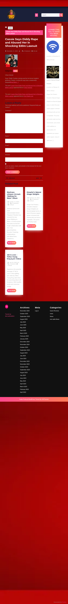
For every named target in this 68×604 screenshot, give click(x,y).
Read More (12, 243)
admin (49, 56)
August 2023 (24, 372)
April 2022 (23, 392)
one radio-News (54, 319)
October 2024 (24, 347)
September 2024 (25, 350)
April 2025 (23, 330)
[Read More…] (14, 82)
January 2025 (24, 339)
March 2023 (23, 386)
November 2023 (25, 364)
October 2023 (24, 367)
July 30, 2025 (13, 262)
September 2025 (25, 316)
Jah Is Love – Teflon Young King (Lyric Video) (14, 257)
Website (7, 154)
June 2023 (23, 378)
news (10, 28)
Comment (8, 110)
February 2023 (24, 389)
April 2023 (23, 383)
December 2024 (25, 341)
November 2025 (25, 311)
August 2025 (24, 319)
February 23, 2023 (34, 197)
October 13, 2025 (14, 201)
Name (7, 136)
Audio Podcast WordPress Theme (29, 399)
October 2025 (24, 313)
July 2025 (23, 322)
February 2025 (24, 336)
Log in (37, 311)
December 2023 (25, 361)
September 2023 (25, 369)
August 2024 (24, 353)
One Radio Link (28, 96)
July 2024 (23, 355)
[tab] (36, 15)
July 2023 (23, 375)
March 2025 (23, 333)
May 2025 (23, 327)
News (51, 316)
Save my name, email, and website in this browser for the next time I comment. (23, 167)
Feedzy (64, 602)
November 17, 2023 (12, 51)
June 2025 (23, 325)
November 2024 (25, 344)
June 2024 (23, 358)
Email (7, 145)
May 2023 (23, 381)
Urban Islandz (28, 87)
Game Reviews (54, 311)
